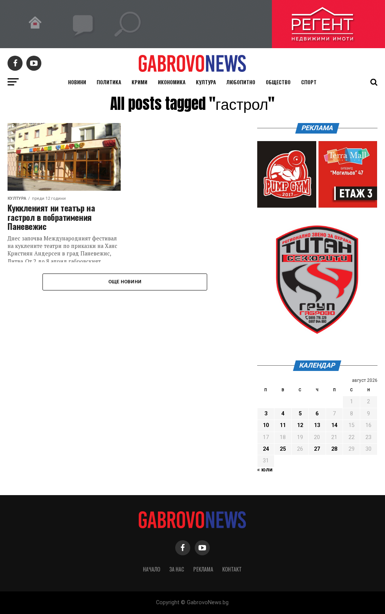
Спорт (309, 82)
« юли (265, 470)
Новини (77, 82)
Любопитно (240, 82)
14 (334, 425)
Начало (151, 569)
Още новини (125, 281)
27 (317, 449)
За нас (176, 569)
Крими (139, 82)
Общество (278, 82)
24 (266, 449)
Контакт (232, 569)
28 (334, 449)
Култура (206, 82)
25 (283, 449)
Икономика (171, 82)
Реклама (203, 569)
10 (266, 425)
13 (317, 425)
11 (283, 425)
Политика (109, 82)
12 (300, 425)
